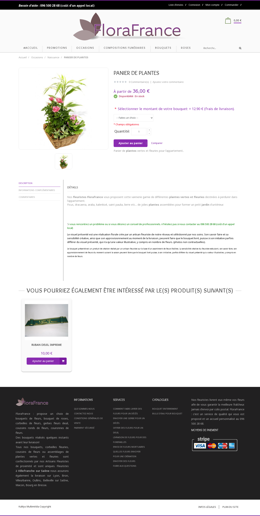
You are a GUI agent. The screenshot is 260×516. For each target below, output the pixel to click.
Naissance (53, 57)
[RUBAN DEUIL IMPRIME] (46, 320)
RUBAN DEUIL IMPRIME (46, 345)
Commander (231, 4)
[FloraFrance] (130, 27)
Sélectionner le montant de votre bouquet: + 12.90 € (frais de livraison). (174, 108)
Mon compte (212, 4)
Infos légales (207, 507)
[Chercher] (240, 48)
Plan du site (230, 507)
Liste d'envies (176, 4)
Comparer (157, 143)
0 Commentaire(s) (139, 82)
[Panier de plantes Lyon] (63, 161)
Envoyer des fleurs (124, 461)
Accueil (23, 57)
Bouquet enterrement (165, 408)
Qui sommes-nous (84, 408)
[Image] (42, 401)
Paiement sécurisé (84, 427)
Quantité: (122, 131)
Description (25, 183)
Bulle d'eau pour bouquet (167, 413)
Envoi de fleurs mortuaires (129, 446)
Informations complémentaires (37, 190)
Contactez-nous (83, 413)
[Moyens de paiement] (218, 444)
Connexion (194, 4)
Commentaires (27, 197)
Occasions (37, 57)
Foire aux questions (124, 465)
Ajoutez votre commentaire (168, 82)
